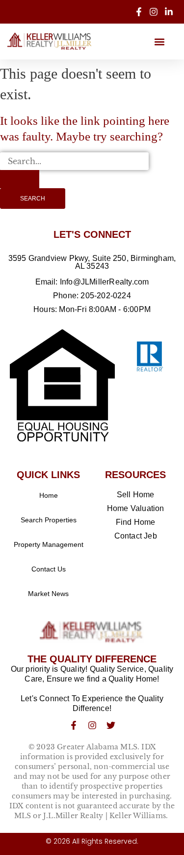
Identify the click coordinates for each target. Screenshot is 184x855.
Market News (48, 594)
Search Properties (49, 520)
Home (48, 495)
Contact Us (48, 569)
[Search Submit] (19, 179)
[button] (159, 41)
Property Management (48, 544)
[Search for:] (74, 170)
